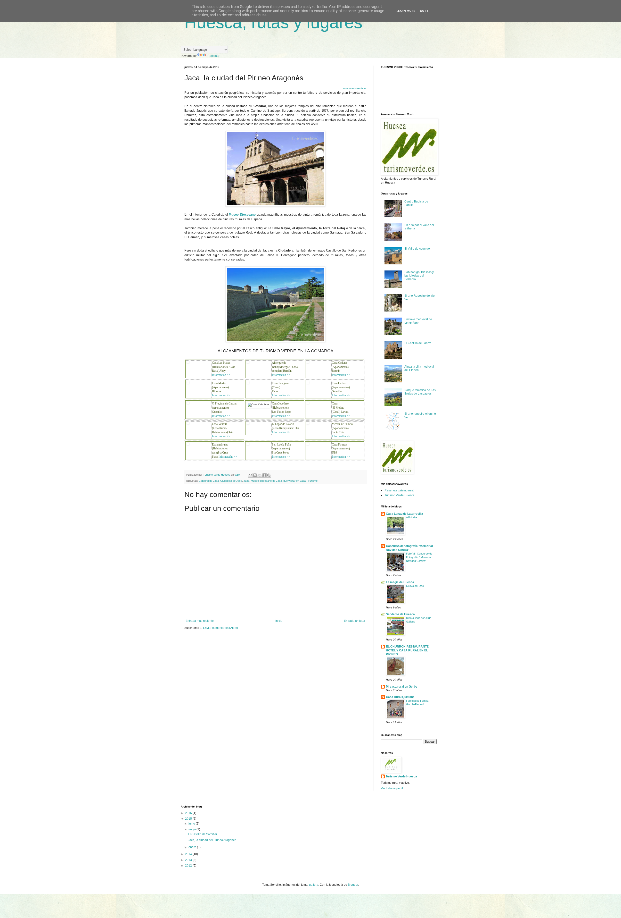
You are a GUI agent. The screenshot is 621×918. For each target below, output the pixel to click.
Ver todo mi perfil (392, 788)
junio (192, 823)
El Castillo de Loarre (417, 343)
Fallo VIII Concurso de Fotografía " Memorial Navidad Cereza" (419, 557)
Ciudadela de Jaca (231, 480)
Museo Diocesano (242, 214)
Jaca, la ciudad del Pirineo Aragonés (212, 840)
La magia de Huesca (400, 582)
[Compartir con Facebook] (264, 475)
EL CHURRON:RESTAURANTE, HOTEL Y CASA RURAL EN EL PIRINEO (407, 650)
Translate (213, 56)
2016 (189, 813)
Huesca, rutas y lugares (273, 22)
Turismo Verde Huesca (399, 495)
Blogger (353, 884)
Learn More (405, 11)
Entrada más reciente (200, 621)
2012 (189, 865)
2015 (189, 818)
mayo (192, 829)
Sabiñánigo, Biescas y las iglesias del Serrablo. (419, 275)
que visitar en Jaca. (294, 480)
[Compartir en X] (259, 475)
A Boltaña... (412, 517)
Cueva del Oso (415, 585)
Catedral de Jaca (209, 480)
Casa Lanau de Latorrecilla (404, 513)
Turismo (313, 480)
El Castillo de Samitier (202, 834)
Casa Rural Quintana (400, 697)
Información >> (221, 375)
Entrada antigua (354, 621)
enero (192, 847)
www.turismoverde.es (354, 88)
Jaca (246, 480)
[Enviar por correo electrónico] (250, 475)
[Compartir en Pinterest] (268, 475)
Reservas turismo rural (399, 490)
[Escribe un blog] (255, 475)
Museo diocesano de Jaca (266, 480)
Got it (425, 11)
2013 (189, 860)
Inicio (278, 621)
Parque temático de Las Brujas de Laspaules (420, 391)
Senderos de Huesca (400, 614)
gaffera (313, 884)
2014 (189, 854)
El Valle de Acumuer (417, 248)
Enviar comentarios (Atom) (220, 628)
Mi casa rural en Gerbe (401, 686)
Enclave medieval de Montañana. (418, 321)
